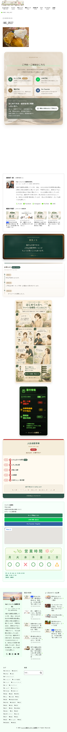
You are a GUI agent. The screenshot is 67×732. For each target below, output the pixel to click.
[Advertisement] (33, 153)
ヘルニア (7, 688)
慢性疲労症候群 (14, 699)
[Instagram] (36, 204)
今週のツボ (15, 691)
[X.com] (19, 204)
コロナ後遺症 (17, 679)
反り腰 (12, 696)
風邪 (6, 719)
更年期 (6, 702)
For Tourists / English (33, 524)
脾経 (11, 708)
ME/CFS (15, 671)
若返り (6, 711)
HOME (4, 12)
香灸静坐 (7, 722)
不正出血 (7, 691)
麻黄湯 (14, 722)
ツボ (6, 685)
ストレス (7, 682)
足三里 (17, 714)
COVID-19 (7, 671)
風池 (17, 716)
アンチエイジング (9, 676)
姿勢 (6, 699)
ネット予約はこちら (33, 515)
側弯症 (17, 694)
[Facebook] (27, 204)
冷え (6, 696)
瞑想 (17, 705)
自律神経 (18, 708)
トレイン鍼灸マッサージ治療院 (29, 727)
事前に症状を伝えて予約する (48, 108)
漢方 (20, 702)
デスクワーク (13, 685)
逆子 (6, 716)
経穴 (6, 708)
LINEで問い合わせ (33, 519)
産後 (11, 705)
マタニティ (15, 688)
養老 (20, 719)
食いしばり (13, 719)
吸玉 (18, 696)
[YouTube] (45, 204)
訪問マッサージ (8, 714)
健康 (11, 694)
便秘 (6, 694)
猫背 (6, 705)
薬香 (17, 711)
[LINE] (52, 204)
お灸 (13, 673)
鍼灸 (11, 716)
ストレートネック (16, 682)
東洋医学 (13, 702)
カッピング (7, 679)
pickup (6, 673)
